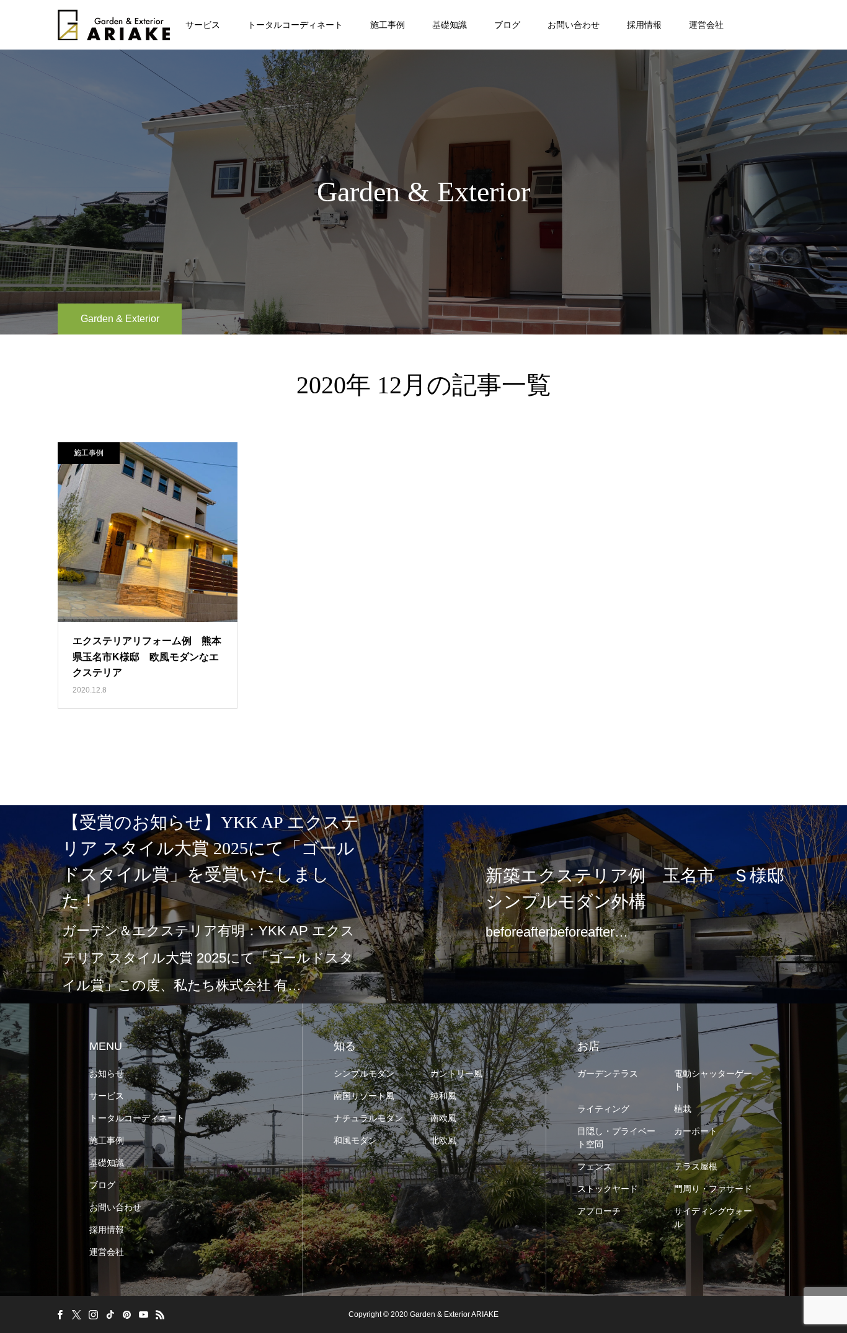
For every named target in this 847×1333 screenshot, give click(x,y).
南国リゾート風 (364, 1096)
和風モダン (355, 1140)
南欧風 (443, 1118)
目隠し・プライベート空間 (616, 1137)
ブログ (507, 25)
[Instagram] (93, 1314)
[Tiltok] (110, 1314)
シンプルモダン (364, 1073)
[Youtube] (143, 1314)
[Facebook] (59, 1314)
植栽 (682, 1109)
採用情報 (644, 25)
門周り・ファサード (713, 1189)
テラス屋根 (695, 1166)
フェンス (594, 1166)
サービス (202, 25)
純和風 (443, 1096)
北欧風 (443, 1140)
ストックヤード (607, 1189)
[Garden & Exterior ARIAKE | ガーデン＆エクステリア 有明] (114, 24)
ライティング (603, 1109)
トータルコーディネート (295, 25)
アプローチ (599, 1211)
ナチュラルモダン (368, 1118)
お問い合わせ (574, 25)
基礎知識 (449, 25)
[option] (211, 904)
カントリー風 (456, 1073)
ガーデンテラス (607, 1073)
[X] (76, 1314)
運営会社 (706, 25)
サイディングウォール (713, 1217)
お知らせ (106, 1073)
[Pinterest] (126, 1314)
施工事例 (387, 25)
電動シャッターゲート (713, 1080)
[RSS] (160, 1314)
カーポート (695, 1131)
